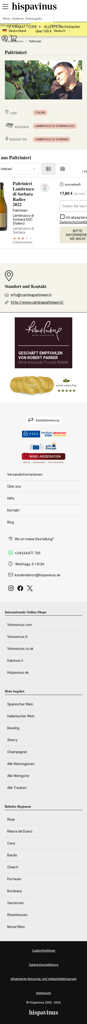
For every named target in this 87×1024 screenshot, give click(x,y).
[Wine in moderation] (43, 458)
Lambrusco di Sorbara (51, 139)
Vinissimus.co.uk (20, 649)
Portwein (14, 879)
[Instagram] (11, 589)
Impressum (43, 993)
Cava (11, 843)
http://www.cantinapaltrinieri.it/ (37, 302)
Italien (40, 112)
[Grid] (63, 169)
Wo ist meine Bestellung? (34, 539)
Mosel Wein (16, 927)
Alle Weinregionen (21, 764)
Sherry (12, 740)
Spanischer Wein (20, 704)
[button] (4, 38)
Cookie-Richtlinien (43, 950)
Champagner (17, 752)
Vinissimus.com (19, 625)
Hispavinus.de (18, 672)
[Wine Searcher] (43, 385)
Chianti (12, 867)
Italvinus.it (15, 661)
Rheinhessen (17, 915)
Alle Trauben (17, 788)
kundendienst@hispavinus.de (37, 575)
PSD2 (33, 434)
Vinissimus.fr (17, 637)
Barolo (12, 855)
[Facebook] (21, 589)
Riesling (13, 728)
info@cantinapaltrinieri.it (31, 295)
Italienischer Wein (21, 716)
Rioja (11, 819)
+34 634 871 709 (27, 553)
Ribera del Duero (19, 831)
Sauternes (15, 903)
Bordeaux (14, 891)
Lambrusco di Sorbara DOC (54, 126)
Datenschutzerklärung (43, 965)
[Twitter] (31, 589)
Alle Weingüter (18, 776)
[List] (48, 169)
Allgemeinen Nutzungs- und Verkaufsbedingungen (44, 979)
